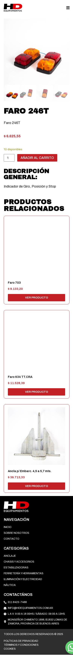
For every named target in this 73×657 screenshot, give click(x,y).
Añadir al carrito (37, 158)
